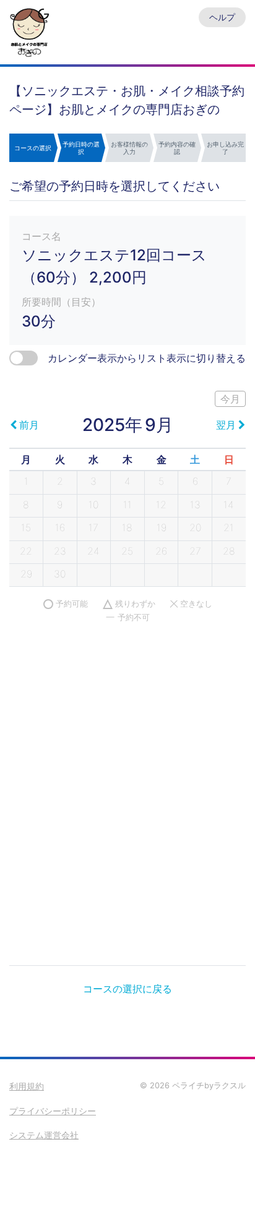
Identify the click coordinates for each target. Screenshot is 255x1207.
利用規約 (26, 1086)
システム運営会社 (44, 1135)
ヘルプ (222, 17)
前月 (29, 425)
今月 (230, 399)
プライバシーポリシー (52, 1111)
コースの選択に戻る (127, 989)
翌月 (226, 425)
